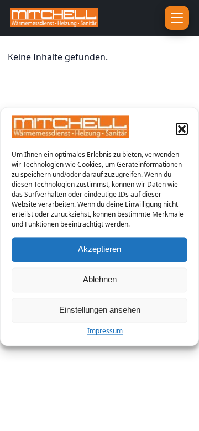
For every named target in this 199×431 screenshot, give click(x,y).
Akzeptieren (99, 249)
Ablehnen (100, 280)
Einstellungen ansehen (99, 310)
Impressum (105, 330)
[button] (181, 128)
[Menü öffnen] (177, 18)
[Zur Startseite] (69, 17)
